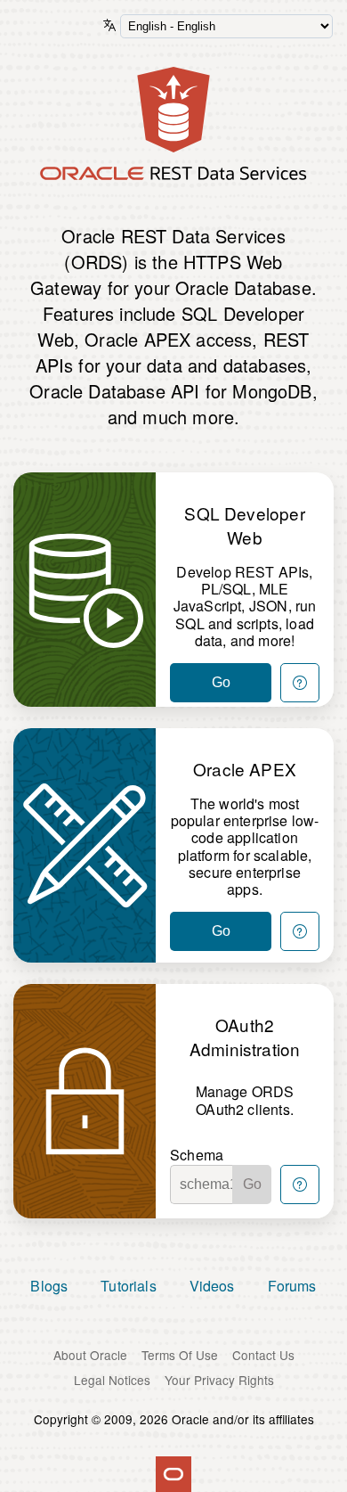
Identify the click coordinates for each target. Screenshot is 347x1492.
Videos (212, 1285)
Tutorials (129, 1285)
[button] (299, 682)
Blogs (49, 1285)
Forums (292, 1285)
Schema (196, 1154)
